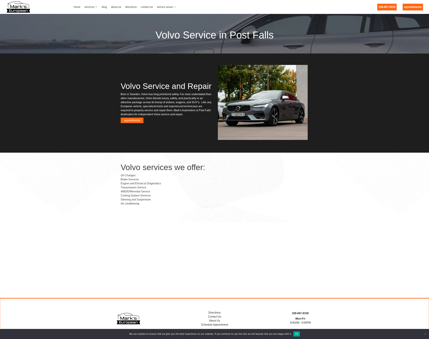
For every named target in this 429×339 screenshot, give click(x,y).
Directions (214, 312)
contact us (147, 7)
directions (131, 7)
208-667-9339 (387, 7)
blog (104, 7)
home (77, 7)
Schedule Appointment (214, 324)
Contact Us (214, 316)
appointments (413, 7)
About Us (214, 320)
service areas (165, 7)
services (89, 7)
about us (116, 7)
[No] (424, 334)
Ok (296, 333)
